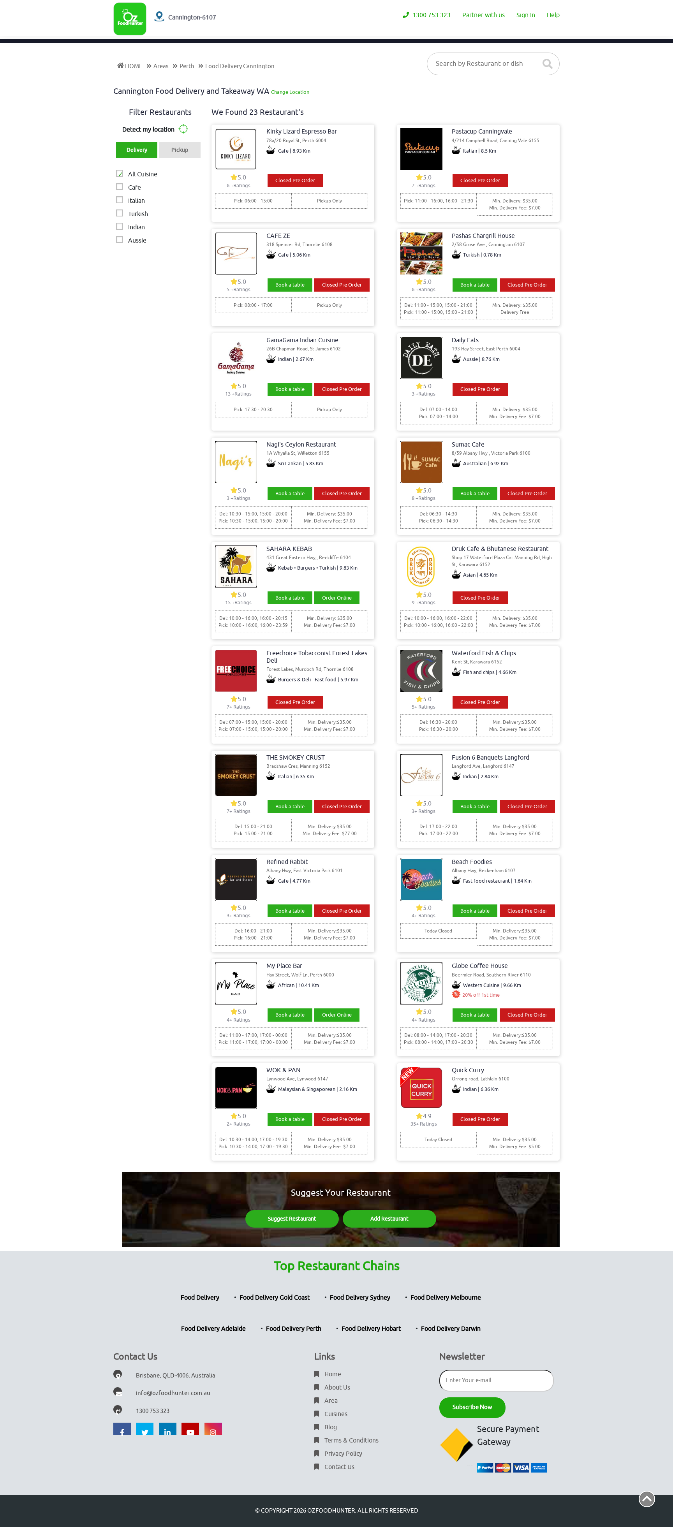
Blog (330, 1427)
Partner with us (483, 15)
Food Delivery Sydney (360, 1298)
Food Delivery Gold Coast (275, 1298)
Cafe (134, 188)
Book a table (290, 284)
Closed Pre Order (295, 180)
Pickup (179, 150)
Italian (136, 201)
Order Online (337, 598)
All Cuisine (142, 174)
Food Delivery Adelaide (213, 1329)
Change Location (290, 92)
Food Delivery (200, 1298)
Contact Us (338, 1467)
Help (553, 15)
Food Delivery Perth (293, 1329)
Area (330, 1401)
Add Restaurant (389, 1219)
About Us (336, 1388)
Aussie (137, 241)
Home (332, 1374)
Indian (136, 227)
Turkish (138, 214)
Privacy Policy (342, 1454)
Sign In (525, 15)
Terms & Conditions (351, 1440)
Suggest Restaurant (292, 1219)
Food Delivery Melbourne (445, 1298)
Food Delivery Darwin (451, 1329)
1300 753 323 (431, 15)
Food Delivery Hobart (371, 1329)
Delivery (137, 150)
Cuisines (335, 1414)
